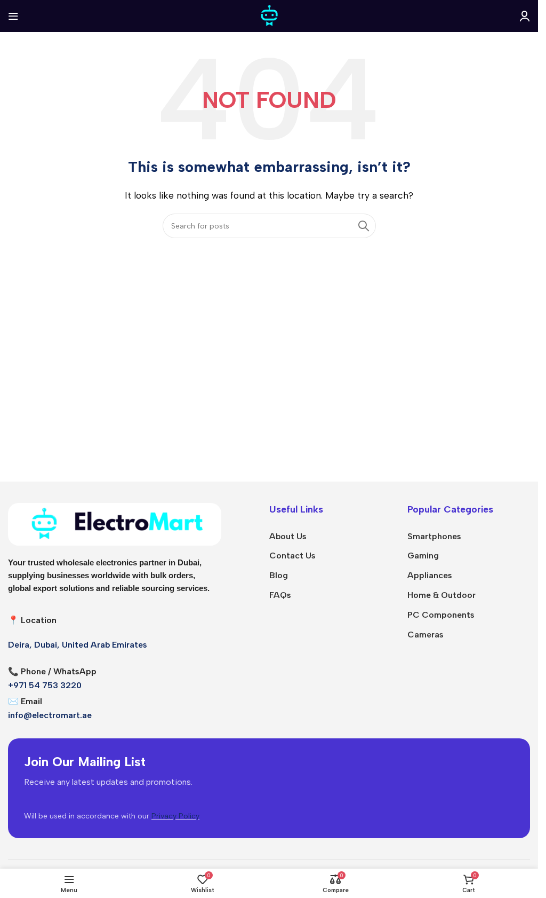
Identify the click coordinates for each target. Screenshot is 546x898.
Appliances (429, 575)
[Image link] (114, 523)
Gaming (423, 555)
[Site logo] (269, 15)
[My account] (524, 16)
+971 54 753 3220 (45, 685)
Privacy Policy (175, 816)
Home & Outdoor (441, 595)
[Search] (363, 226)
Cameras (425, 634)
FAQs (280, 595)
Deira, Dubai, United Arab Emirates (77, 645)
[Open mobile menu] (13, 16)
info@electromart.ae (50, 715)
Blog (278, 575)
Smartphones (434, 536)
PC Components (441, 615)
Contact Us (292, 555)
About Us (288, 536)
